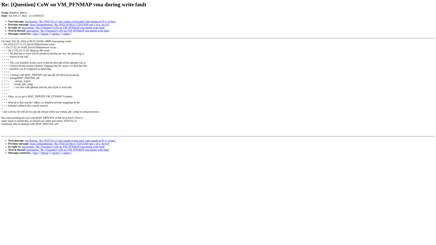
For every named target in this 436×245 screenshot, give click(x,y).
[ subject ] (55, 33)
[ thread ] (45, 33)
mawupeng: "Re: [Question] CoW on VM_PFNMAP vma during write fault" (63, 27)
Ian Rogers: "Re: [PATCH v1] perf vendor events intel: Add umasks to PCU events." (70, 21)
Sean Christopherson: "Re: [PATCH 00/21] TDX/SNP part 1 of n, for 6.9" (70, 24)
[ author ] (67, 33)
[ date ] (35, 33)
